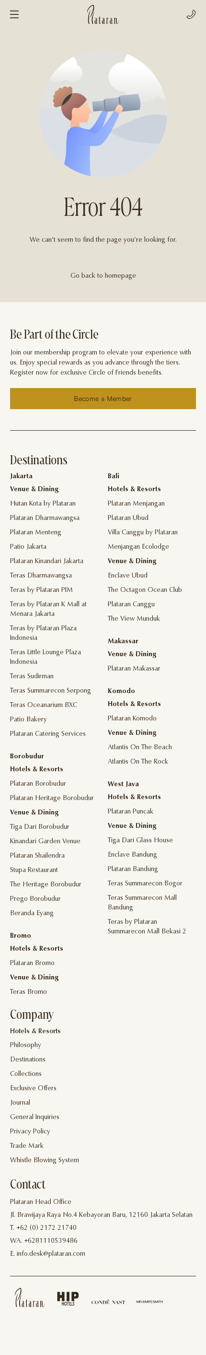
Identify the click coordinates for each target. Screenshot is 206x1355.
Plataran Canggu (131, 604)
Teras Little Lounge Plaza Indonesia (45, 657)
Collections (26, 1074)
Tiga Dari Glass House (140, 840)
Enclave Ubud (128, 576)
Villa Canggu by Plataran (143, 533)
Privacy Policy (30, 1132)
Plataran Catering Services (48, 734)
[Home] (30, 1297)
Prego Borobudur (35, 899)
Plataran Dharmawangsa (45, 518)
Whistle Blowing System (44, 1160)
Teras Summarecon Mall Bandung (142, 903)
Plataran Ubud (128, 518)
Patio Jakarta (28, 547)
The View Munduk (134, 619)
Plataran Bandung (133, 869)
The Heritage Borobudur (45, 885)
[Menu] (14, 14)
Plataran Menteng (35, 533)
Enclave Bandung (132, 855)
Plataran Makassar (134, 669)
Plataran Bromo (32, 963)
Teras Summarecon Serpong (50, 691)
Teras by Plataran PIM (41, 590)
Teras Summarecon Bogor (145, 884)
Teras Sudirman (32, 676)
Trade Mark (27, 1146)
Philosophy (25, 1045)
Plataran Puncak (130, 812)
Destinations (28, 1060)
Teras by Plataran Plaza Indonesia (43, 633)
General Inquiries (34, 1117)
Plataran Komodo (132, 719)
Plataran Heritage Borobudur (52, 798)
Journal (20, 1103)
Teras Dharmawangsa (41, 576)
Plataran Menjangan (136, 504)
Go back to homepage (103, 276)
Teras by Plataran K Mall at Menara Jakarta (48, 609)
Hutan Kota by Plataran (43, 504)
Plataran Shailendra (37, 856)
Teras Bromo (28, 992)
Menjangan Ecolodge (138, 547)
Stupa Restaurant (34, 870)
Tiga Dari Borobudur (39, 827)
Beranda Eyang (32, 913)
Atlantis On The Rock (138, 762)
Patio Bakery (28, 720)
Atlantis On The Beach (140, 747)
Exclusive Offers (33, 1088)
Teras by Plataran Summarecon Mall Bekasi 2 (147, 927)
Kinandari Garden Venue (45, 841)
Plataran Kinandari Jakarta (46, 561)
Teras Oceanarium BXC (43, 705)
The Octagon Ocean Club (145, 590)
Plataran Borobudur (38, 784)
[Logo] (102, 14)
